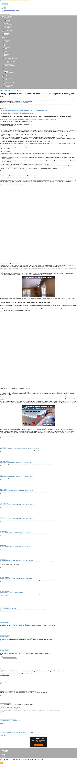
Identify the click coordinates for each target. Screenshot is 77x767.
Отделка (5, 51)
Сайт (1, 661)
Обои (5, 50)
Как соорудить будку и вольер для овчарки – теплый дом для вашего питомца (17, 732)
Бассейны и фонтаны (8, 24)
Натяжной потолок (10, 72)
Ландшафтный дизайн (8, 30)
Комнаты (4, 37)
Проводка (2, 711)
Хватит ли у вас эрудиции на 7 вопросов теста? (10, 720)
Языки (3, 11)
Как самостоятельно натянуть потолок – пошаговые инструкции (14, 624)
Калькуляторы (5, 4)
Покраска (6, 52)
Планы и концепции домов (9, 65)
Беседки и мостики (8, 26)
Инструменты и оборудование (10, 57)
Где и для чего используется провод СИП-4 (9, 708)
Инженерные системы (6, 31)
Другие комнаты (7, 45)
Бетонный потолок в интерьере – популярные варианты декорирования (15, 532)
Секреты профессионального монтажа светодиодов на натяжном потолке (18, 113)
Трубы (5, 88)
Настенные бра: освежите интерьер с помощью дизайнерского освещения (16, 560)
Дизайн (5, 48)
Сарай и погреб (9, 21)
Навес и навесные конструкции (10, 58)
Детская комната (7, 42)
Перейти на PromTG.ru (38, 745)
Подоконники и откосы (10, 61)
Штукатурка (6, 54)
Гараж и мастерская (10, 19)
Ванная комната (7, 40)
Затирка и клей (7, 83)
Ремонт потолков (9, 73)
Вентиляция (6, 33)
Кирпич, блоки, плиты (8, 85)
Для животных (9, 20)
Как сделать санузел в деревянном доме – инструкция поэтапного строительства (18, 691)
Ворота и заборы (7, 27)
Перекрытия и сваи (8, 64)
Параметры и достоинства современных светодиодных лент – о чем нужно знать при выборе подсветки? (25, 110)
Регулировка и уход (10, 62)
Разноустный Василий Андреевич (11, 10)
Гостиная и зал (7, 41)
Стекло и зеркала (7, 86)
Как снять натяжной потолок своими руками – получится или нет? (14, 652)
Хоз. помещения (7, 17)
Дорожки (6, 28)
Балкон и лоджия (7, 38)
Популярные (5, 3)
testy (1, 723)
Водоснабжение (7, 34)
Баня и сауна (6, 23)
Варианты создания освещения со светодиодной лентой (14, 112)
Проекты (8, 66)
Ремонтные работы (6, 47)
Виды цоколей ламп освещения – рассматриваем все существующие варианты (17, 504)
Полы (5, 68)
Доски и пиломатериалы (9, 82)
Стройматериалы (5, 76)
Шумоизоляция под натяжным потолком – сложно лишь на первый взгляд (16, 490)
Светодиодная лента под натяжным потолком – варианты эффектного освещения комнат (19, 448)
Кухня (5, 44)
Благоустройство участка (7, 16)
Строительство (5, 55)
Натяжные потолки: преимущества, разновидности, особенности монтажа (16, 578)
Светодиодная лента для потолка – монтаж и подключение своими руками (16, 462)
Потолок (6, 71)
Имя (1, 656)
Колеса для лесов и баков (5, 703)
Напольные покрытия (10, 69)
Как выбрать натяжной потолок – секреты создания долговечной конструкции (17, 638)
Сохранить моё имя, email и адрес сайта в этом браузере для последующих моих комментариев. (20, 673)
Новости (4, 7)
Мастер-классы (5, 5)
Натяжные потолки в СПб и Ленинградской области (11, 592)
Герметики (6, 79)
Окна (5, 59)
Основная (2, 705)
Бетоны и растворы (8, 78)
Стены (5, 75)
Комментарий (2, 668)
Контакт (4, 8)
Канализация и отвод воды (9, 35)
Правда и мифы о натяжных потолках (8, 608)
